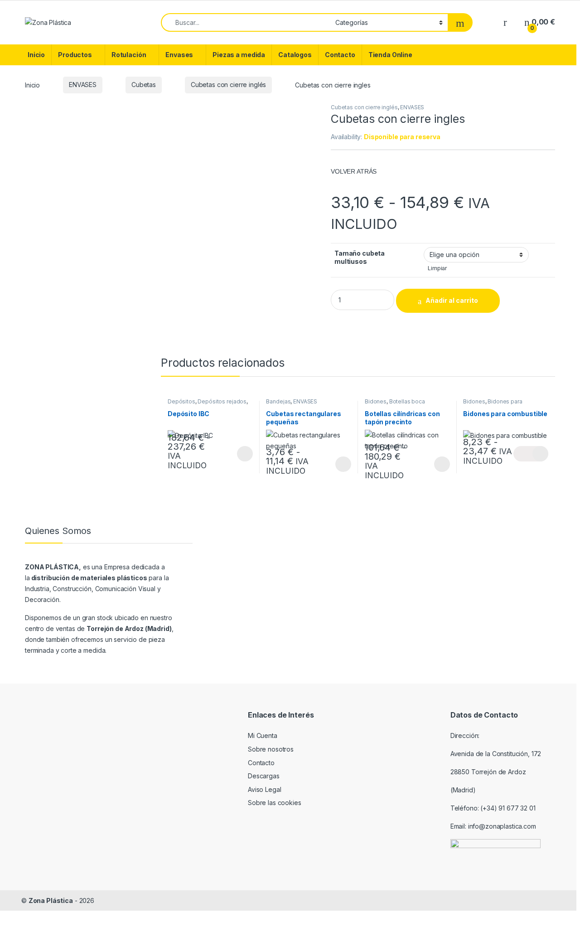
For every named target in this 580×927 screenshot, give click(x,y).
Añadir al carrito (451, 300)
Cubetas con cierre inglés (228, 84)
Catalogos (295, 54)
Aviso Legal (264, 789)
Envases (179, 54)
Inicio (36, 54)
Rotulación (128, 54)
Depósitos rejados (222, 401)
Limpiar (437, 268)
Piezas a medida (239, 54)
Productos (75, 54)
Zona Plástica (51, 900)
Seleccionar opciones (235, 453)
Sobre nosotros (271, 749)
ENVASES (83, 84)
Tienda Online (390, 54)
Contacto (340, 54)
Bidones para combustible (492, 404)
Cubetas (143, 84)
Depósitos (181, 401)
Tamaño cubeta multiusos (359, 257)
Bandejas (278, 401)
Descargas (264, 776)
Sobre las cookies (274, 802)
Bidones (376, 401)
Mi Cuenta (262, 735)
